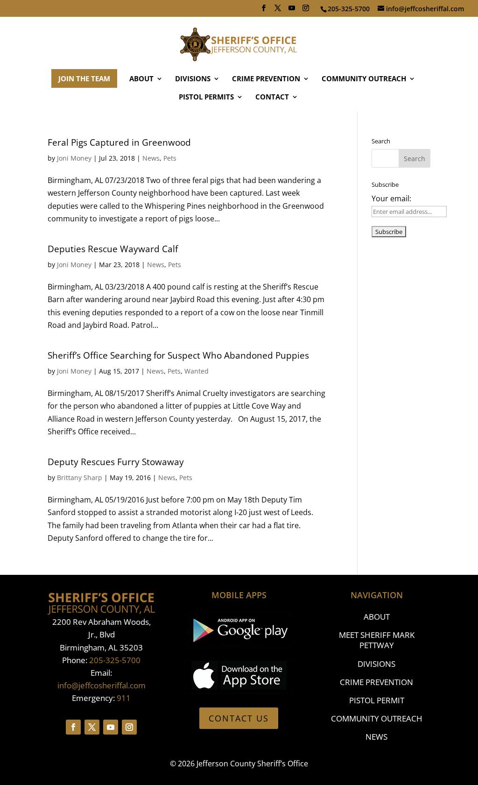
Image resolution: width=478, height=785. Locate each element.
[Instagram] (305, 11)
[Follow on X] (91, 727)
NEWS (376, 736)
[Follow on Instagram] (129, 727)
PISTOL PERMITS (206, 97)
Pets (169, 158)
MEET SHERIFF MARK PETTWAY (377, 640)
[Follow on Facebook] (73, 727)
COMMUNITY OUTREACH (364, 79)
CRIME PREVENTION (266, 79)
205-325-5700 (115, 660)
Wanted (196, 371)
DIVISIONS (193, 79)
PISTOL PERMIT (376, 700)
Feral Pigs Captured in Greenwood (119, 142)
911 (124, 698)
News (151, 158)
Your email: (391, 198)
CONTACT (272, 97)
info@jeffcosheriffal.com (101, 685)
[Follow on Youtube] (110, 727)
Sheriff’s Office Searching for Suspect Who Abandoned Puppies (178, 355)
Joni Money (74, 158)
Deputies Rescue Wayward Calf (113, 249)
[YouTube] (291, 11)
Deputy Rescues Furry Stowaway (116, 462)
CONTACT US (239, 718)
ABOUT (141, 79)
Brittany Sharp (79, 477)
